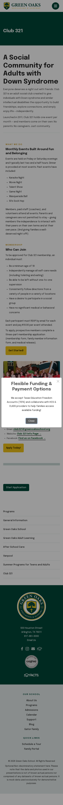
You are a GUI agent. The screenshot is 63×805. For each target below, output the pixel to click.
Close (31, 421)
